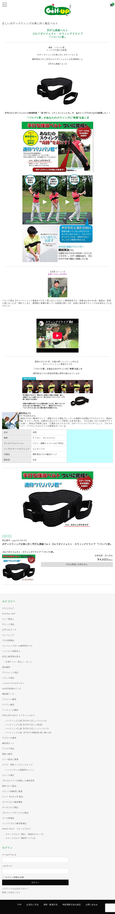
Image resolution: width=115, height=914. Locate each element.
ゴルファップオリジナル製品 (15, 813)
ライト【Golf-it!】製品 (12, 797)
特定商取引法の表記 (72, 905)
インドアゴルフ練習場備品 (14, 824)
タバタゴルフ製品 (10, 807)
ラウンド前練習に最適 (12, 791)
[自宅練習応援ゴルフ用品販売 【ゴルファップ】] (57, 15)
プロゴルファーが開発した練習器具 (18, 781)
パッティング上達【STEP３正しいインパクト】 (28, 729)
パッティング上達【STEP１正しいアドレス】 (26, 721)
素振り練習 (7, 754)
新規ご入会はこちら (11, 892)
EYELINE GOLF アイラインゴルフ (18, 715)
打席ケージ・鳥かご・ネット (19, 662)
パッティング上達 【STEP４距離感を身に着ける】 (29, 733)
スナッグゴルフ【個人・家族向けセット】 (25, 834)
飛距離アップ (8, 694)
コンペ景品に (8, 619)
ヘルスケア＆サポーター (13, 683)
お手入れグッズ (9, 630)
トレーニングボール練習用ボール (17, 646)
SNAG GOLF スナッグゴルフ (16, 829)
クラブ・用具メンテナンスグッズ (17, 765)
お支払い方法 (32, 905)
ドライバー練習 (9, 699)
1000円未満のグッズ (11, 689)
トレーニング (8, 635)
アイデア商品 (8, 749)
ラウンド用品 (8, 624)
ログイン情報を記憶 (14, 877)
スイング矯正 (8, 775)
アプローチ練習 (9, 738)
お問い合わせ (92, 905)
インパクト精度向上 (11, 651)
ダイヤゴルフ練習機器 (12, 802)
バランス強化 (8, 678)
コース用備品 (8, 818)
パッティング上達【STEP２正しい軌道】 (24, 725)
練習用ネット (8, 743)
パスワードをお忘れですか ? (15, 889)
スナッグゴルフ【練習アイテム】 (21, 838)
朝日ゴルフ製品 (9, 786)
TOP (19, 905)
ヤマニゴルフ (8, 608)
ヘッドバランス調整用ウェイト (20, 770)
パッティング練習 (10, 710)
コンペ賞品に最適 (10, 759)
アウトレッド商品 (10, 673)
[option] (58, 501)
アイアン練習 (8, 705)
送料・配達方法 (50, 905)
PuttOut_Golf (8, 614)
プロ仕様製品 (8, 641)
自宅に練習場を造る (11, 657)
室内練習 (6, 667)
